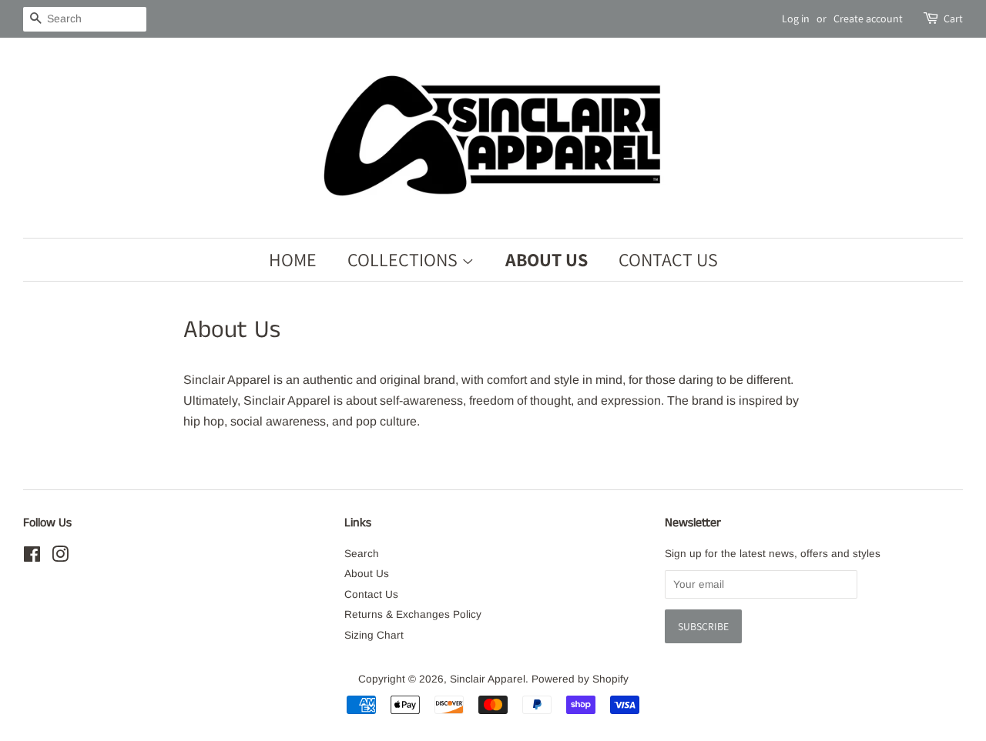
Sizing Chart (374, 635)
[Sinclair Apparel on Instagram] (60, 557)
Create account (868, 18)
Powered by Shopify (580, 679)
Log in (796, 18)
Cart (953, 18)
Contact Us (668, 259)
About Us (546, 259)
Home (293, 259)
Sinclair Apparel (487, 679)
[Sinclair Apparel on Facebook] (32, 557)
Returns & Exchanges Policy (412, 614)
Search (361, 553)
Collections (404, 259)
